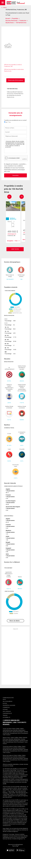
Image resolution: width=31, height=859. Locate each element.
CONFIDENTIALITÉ (7, 713)
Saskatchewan (21, 730)
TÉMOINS (5, 715)
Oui (10, 122)
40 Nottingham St (12, 234)
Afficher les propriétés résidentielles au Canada (13, 764)
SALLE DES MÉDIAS (7, 701)
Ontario (13, 728)
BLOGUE (5, 703)
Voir (16, 240)
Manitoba (15, 730)
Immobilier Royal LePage (16, 3)
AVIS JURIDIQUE (7, 711)
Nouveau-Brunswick (7, 731)
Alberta (21, 728)
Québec (17, 728)
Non (6, 122)
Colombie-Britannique (7, 730)
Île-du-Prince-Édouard (23, 733)
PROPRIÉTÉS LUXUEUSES (9, 705)
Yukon (4, 734)
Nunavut (8, 734)
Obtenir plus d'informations (15, 80)
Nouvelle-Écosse (13, 733)
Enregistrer (10, 240)
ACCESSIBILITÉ (6, 717)
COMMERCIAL (6, 707)
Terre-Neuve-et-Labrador (18, 731)
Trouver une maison (7, 728)
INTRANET (5, 709)
